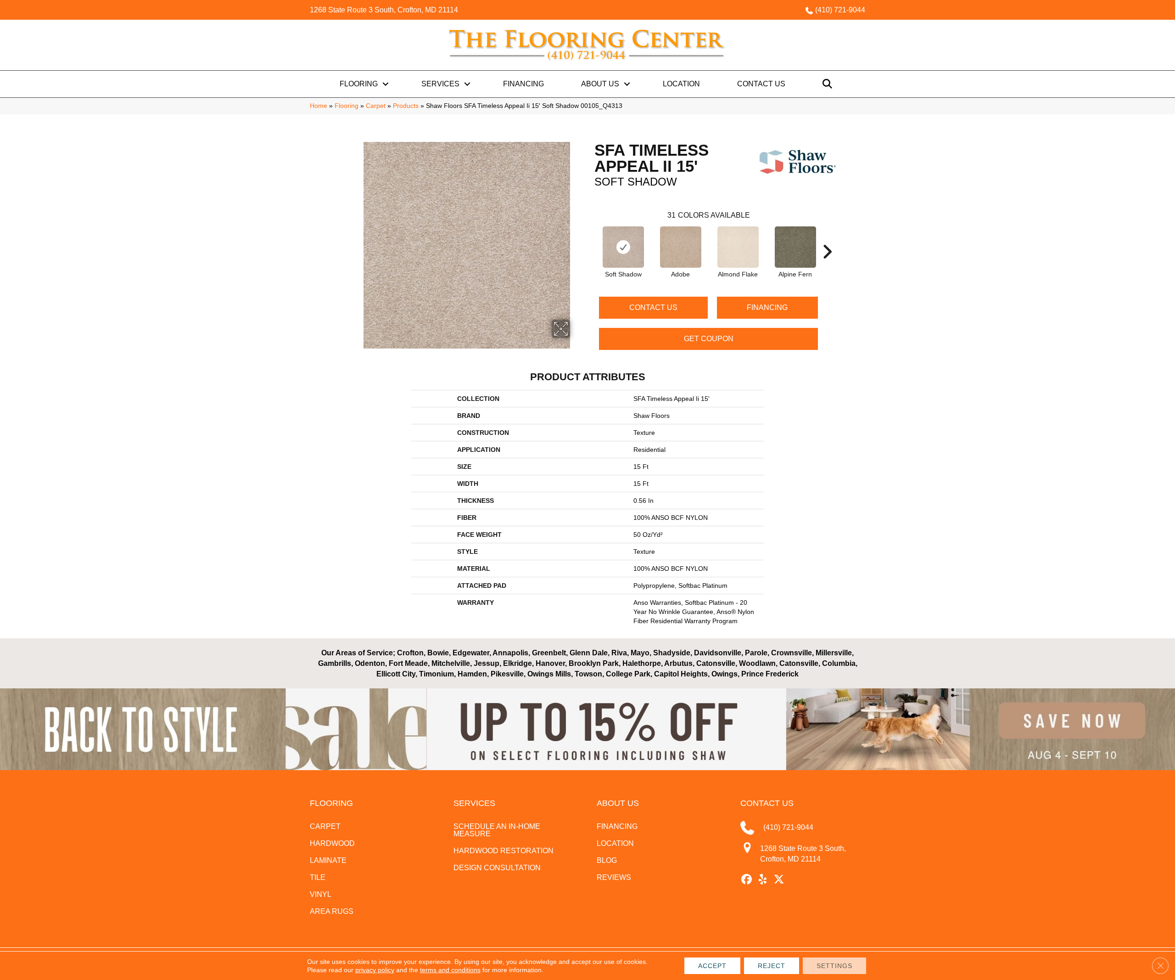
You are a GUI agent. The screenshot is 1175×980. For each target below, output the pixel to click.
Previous (590, 237)
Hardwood (332, 843)
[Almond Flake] (738, 247)
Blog (607, 860)
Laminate (328, 860)
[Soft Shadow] (623, 247)
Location (681, 84)
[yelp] (763, 880)
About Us (600, 84)
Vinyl (320, 894)
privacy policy (374, 970)
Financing (523, 84)
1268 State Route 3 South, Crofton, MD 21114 (384, 10)
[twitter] (779, 880)
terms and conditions (450, 970)
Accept (712, 965)
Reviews (614, 877)
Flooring (359, 84)
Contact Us (761, 84)
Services (440, 84)
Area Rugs (331, 911)
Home (318, 105)
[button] (385, 84)
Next (827, 237)
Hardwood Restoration (503, 851)
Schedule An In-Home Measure (496, 830)
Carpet (376, 105)
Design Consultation (497, 868)
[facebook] (747, 880)
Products (406, 105)
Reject (771, 965)
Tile (317, 877)
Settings (834, 965)
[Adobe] (681, 247)
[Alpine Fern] (795, 247)
